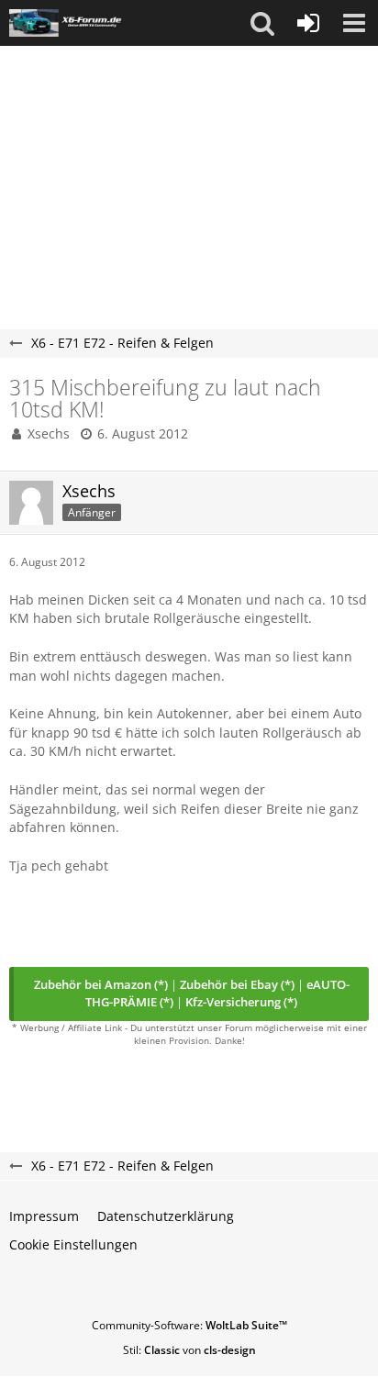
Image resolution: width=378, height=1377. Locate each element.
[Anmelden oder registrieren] (308, 23)
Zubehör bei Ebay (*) (237, 984)
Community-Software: (189, 1325)
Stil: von (189, 1350)
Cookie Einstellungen (73, 1244)
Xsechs (49, 433)
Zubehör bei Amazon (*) (101, 984)
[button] (262, 23)
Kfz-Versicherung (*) (241, 1002)
